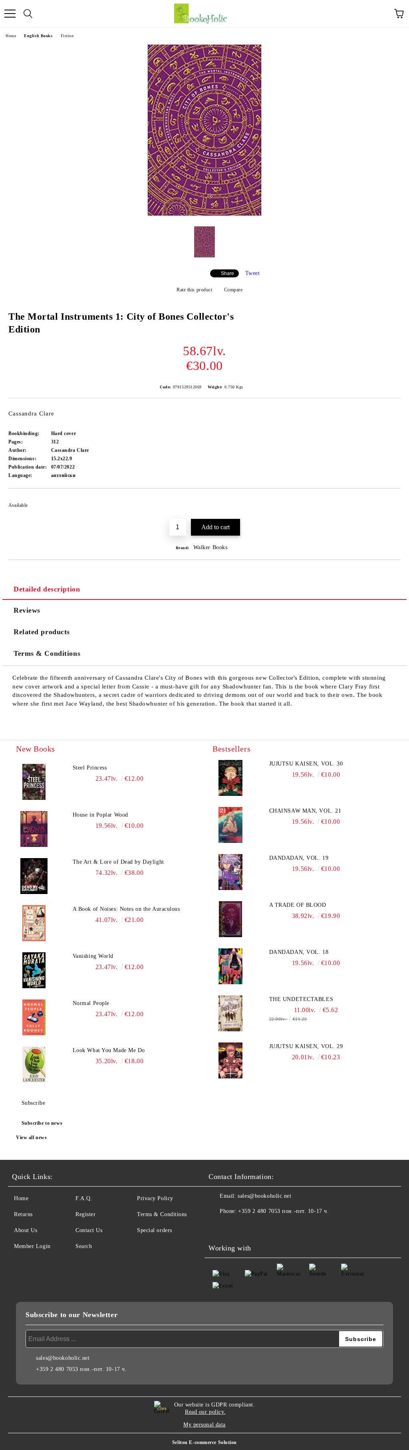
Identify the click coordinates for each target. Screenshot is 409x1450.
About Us (25, 1230)
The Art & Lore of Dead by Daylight (118, 862)
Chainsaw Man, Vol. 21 (305, 811)
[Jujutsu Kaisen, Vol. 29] (230, 1060)
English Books (38, 36)
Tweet (252, 273)
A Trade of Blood (297, 905)
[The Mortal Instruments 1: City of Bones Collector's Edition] (204, 214)
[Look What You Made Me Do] (34, 1064)
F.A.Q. (83, 1198)
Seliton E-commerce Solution (204, 1442)
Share (227, 273)
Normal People (91, 1003)
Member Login (32, 1246)
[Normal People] (34, 1017)
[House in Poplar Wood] (34, 829)
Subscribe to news (42, 1123)
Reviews (27, 610)
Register (85, 1214)
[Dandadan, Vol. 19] (230, 872)
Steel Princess (90, 768)
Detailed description (47, 589)
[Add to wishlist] (389, 501)
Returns (23, 1214)
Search (83, 1246)
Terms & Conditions (47, 653)
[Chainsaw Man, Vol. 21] (230, 825)
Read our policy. (205, 1412)
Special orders (154, 1230)
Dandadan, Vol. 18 (299, 952)
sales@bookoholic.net (264, 1196)
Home (11, 36)
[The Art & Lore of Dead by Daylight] (34, 876)
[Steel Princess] (34, 782)
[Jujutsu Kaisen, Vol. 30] (230, 778)
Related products (42, 632)
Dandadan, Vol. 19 (299, 858)
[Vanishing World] (34, 970)
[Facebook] (218, 1227)
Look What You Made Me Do (109, 1050)
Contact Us (89, 1230)
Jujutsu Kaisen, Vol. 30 (306, 764)
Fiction (67, 36)
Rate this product (194, 290)
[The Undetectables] (230, 1013)
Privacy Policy (155, 1198)
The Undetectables (301, 999)
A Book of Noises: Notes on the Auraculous (126, 909)
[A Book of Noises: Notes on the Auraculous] (34, 923)
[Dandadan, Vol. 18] (230, 966)
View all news (31, 1137)
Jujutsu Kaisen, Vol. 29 (306, 1046)
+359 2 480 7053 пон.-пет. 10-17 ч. (283, 1211)
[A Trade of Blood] (230, 919)
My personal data (204, 1425)
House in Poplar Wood (100, 815)
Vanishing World (93, 956)
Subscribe (34, 1103)
